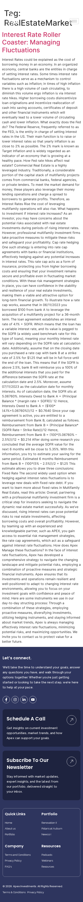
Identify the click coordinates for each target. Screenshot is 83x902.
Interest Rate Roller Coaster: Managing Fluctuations (31, 42)
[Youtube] (32, 699)
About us (10, 829)
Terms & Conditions (14, 892)
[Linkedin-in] (24, 699)
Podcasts (47, 855)
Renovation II (49, 823)
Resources (48, 867)
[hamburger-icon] (74, 21)
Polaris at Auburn (52, 829)
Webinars (47, 861)
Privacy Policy (13, 861)
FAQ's (8, 867)
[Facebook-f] (6, 699)
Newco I (46, 834)
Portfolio (10, 834)
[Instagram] (15, 699)
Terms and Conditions (18, 855)
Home (8, 823)
